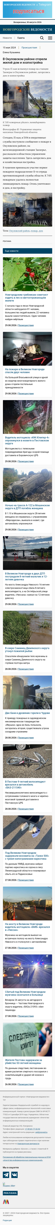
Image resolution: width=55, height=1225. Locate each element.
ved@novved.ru (41, 1132)
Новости (7, 38)
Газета (21, 38)
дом (41, 230)
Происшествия (29, 47)
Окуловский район (19, 230)
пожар (34, 230)
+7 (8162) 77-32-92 (32, 1129)
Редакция (7, 1220)
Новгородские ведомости (28, 1144)
